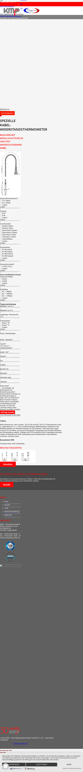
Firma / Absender (6, 340)
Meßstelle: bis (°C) (6, 310)
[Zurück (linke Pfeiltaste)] (1, 752)
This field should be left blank (10, 415)
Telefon (3, 356)
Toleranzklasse (5, 321)
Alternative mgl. (5, 377)
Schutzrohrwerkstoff (7, 264)
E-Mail (3, 365)
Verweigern (14, 764)
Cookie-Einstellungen (20, 743)
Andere (2, 207)
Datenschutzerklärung (75, 768)
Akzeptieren (41, 764)
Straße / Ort (4, 352)
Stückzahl (3, 373)
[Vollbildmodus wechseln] (4, 750)
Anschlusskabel (5, 224)
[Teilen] (7, 750)
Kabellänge (4, 289)
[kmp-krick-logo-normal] (11, 15)
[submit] (1, 115)
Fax (1, 360)
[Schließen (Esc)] (10, 750)
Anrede (3, 344)
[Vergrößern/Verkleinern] (1, 750)
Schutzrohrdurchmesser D (9, 198)
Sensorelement (5, 247)
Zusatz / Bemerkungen (7, 333)
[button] (4, 109)
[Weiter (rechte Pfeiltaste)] (4, 752)
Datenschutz (4, 386)
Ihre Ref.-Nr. (4, 369)
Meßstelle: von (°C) (6, 306)
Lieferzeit (3, 382)
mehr (69, 764)
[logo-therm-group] (31, 13)
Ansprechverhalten (6, 277)
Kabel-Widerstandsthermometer (11, 16)
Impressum (65, 768)
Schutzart (3, 211)
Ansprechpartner (6, 348)
